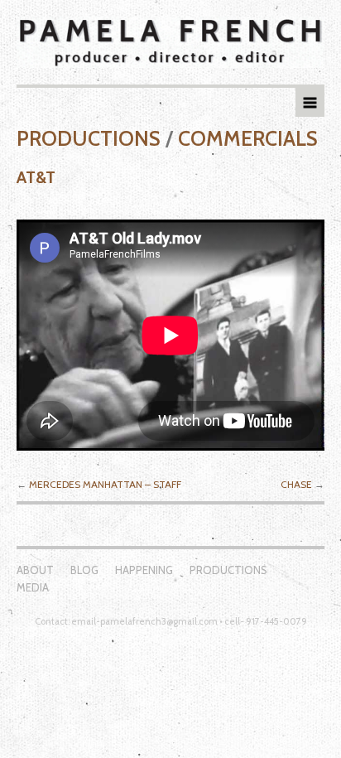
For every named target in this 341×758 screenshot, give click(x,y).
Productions (89, 138)
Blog (84, 570)
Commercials (248, 138)
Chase (296, 484)
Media (33, 587)
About (35, 570)
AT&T (36, 177)
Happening (144, 570)
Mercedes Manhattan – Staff (105, 484)
